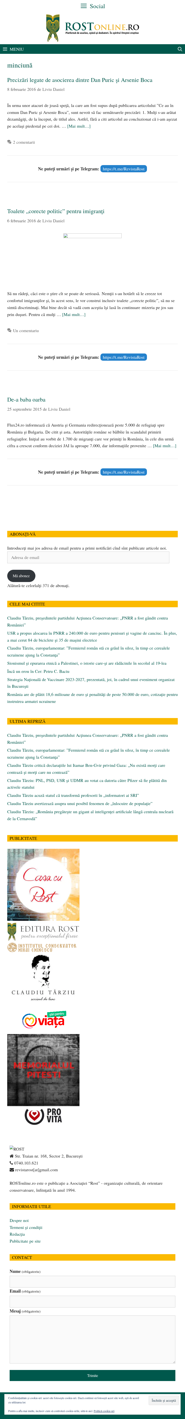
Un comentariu (26, 330)
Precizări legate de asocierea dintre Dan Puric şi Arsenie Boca (79, 80)
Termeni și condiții (26, 1227)
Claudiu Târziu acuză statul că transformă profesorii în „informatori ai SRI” (73, 795)
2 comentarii (24, 142)
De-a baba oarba (26, 399)
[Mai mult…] (79, 126)
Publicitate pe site (25, 1241)
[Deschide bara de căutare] (180, 49)
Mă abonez (21, 575)
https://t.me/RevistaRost (124, 169)
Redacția (17, 1234)
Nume (25, 1271)
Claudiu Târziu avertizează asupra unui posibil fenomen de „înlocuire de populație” (79, 803)
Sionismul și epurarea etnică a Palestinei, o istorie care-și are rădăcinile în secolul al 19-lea (86, 663)
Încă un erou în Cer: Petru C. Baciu (38, 671)
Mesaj (25, 1311)
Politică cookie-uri (104, 1411)
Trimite (92, 1375)
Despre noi (19, 1220)
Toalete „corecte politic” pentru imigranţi (56, 211)
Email (25, 1291)
